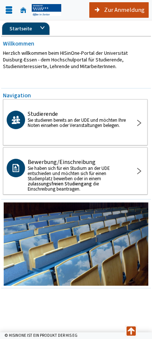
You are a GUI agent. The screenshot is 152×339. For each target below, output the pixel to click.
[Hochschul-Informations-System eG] (46, 10)
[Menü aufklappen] (9, 10)
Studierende (77, 119)
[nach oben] (131, 331)
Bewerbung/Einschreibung (69, 175)
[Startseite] (23, 10)
